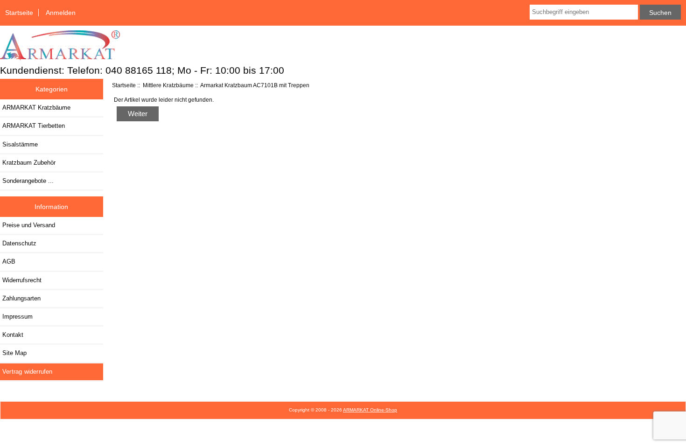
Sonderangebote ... (28, 180)
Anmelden (61, 12)
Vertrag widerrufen (27, 371)
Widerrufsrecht (22, 280)
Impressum (17, 316)
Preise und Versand (28, 225)
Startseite (19, 12)
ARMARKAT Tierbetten (33, 125)
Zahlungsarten (21, 298)
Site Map (14, 352)
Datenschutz (19, 243)
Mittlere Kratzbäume (168, 85)
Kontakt (12, 334)
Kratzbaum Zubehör (29, 162)
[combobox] (584, 12)
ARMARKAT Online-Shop (370, 409)
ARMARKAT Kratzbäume (36, 107)
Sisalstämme (20, 144)
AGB (8, 261)
